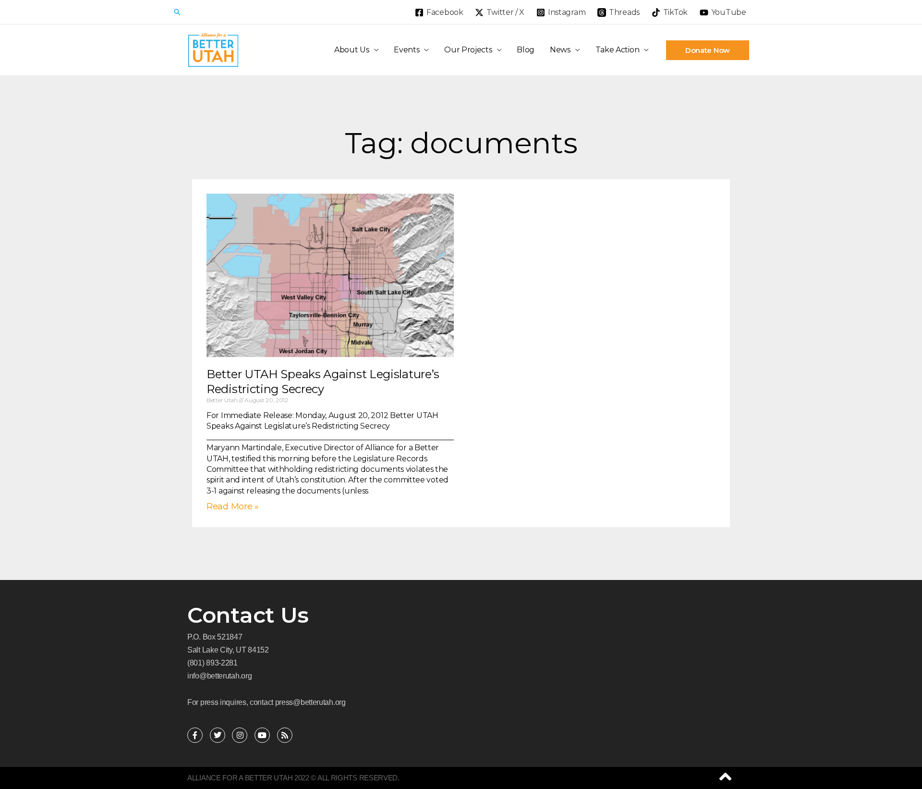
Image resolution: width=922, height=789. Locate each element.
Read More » (232, 506)
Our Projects (468, 49)
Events (406, 49)
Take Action (617, 49)
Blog (525, 49)
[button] (177, 12)
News (560, 49)
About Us (351, 49)
